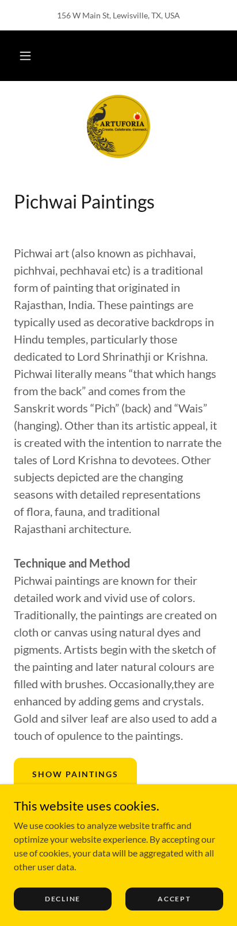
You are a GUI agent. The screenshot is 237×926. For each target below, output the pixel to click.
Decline (63, 898)
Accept (174, 898)
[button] (25, 55)
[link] (118, 126)
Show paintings (75, 774)
